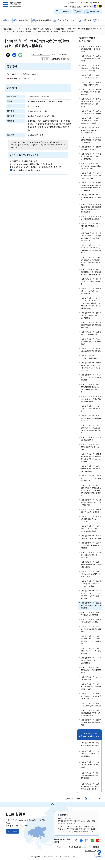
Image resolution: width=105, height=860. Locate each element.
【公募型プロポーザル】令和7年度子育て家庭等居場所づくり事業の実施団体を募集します (91, 388)
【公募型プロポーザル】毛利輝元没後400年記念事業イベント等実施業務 (91, 502)
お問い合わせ (95, 11)
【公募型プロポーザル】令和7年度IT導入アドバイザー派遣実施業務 (91, 651)
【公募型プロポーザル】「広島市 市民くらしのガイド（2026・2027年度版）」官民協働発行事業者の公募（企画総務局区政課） (90, 303)
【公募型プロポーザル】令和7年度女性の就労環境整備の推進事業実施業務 (91, 686)
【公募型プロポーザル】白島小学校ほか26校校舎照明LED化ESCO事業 (91, 564)
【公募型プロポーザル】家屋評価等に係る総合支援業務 (91, 621)
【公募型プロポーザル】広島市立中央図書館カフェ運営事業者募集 (91, 58)
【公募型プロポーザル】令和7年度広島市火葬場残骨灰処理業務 (91, 629)
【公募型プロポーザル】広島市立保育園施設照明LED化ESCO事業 (91, 519)
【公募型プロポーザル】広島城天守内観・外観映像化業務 (91, 84)
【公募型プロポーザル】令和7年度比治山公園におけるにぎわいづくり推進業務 (91, 175)
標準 (74, 6)
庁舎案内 (14, 831)
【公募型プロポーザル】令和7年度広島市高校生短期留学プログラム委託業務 (91, 696)
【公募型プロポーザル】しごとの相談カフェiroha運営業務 (91, 537)
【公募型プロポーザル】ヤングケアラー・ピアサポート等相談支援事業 (91, 377)
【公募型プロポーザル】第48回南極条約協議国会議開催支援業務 (91, 341)
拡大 (78, 6)
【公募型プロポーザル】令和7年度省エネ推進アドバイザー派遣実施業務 (91, 660)
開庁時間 (64, 815)
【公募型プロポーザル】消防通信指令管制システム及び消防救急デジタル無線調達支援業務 (91, 429)
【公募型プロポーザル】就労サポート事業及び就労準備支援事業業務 (91, 545)
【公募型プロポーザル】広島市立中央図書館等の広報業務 (91, 218)
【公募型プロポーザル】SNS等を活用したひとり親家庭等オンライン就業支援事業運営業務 (91, 261)
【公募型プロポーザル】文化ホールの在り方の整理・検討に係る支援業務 (91, 315)
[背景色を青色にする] (95, 6)
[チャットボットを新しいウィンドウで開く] (99, 857)
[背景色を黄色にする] (98, 6)
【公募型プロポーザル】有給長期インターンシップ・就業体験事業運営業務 (91, 478)
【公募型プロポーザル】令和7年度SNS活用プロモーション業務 (91, 447)
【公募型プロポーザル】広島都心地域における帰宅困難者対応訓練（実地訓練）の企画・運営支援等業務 (91, 186)
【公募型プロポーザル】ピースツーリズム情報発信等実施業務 (91, 281)
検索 (79, 11)
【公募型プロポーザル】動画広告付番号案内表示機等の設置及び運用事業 (91, 140)
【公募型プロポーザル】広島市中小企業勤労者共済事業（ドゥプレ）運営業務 (91, 130)
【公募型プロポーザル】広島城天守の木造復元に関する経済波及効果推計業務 (91, 399)
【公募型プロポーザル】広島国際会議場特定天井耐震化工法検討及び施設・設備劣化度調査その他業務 (91, 208)
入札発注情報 (59, 29)
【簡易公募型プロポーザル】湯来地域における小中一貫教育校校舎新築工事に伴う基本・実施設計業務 (91, 236)
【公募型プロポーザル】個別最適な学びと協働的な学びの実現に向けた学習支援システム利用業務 (91, 457)
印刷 (43, 59)
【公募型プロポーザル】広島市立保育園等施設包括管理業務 (91, 112)
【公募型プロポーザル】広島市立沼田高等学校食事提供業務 (91, 705)
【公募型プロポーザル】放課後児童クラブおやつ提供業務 (91, 511)
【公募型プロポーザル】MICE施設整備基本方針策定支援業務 (91, 197)
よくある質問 (64, 11)
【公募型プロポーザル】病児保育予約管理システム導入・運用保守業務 (91, 92)
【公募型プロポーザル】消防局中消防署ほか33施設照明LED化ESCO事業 (91, 583)
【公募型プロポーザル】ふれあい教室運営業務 (91, 678)
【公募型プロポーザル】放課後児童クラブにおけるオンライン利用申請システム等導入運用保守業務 (91, 366)
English (73, 2)
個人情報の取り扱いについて (79, 847)
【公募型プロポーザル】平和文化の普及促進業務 (91, 439)
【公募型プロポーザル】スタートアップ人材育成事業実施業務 (91, 408)
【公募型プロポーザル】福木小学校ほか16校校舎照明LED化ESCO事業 (91, 574)
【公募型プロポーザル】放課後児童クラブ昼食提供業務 (91, 333)
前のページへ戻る (74, 798)
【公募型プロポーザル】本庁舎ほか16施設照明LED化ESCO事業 (91, 555)
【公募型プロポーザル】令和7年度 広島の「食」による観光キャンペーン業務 (91, 166)
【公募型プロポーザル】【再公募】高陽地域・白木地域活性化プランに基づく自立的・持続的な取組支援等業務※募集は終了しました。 (91, 490)
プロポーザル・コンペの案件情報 (78, 29)
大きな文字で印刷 (58, 59)
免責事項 (95, 847)
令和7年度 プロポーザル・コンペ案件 (89, 39)
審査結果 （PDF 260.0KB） (21, 78)
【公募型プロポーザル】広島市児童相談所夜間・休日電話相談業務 (91, 49)
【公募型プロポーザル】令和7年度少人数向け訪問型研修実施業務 (91, 670)
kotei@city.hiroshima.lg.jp (26, 170)
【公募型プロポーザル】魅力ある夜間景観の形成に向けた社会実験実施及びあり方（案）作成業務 (91, 102)
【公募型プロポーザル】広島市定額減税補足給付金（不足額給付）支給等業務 (91, 468)
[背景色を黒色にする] (100, 6)
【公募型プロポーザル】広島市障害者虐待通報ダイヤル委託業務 (91, 722)
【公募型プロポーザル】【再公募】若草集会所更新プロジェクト (90, 226)
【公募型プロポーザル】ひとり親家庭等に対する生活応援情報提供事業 (91, 325)
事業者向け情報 (31, 29)
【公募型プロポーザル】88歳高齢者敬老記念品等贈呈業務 (91, 350)
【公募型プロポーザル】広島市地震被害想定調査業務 (91, 148)
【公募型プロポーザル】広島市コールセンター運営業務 (91, 76)
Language (84, 2)
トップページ (18, 29)
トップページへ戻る (94, 798)
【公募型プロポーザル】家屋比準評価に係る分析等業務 (91, 614)
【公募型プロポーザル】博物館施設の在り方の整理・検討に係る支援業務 (91, 291)
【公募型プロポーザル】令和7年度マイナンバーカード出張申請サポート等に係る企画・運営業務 (91, 594)
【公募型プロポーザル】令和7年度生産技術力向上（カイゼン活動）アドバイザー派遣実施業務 (91, 640)
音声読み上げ (97, 2)
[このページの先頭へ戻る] (52, 804)
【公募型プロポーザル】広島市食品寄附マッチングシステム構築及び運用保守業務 (91, 120)
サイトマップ (61, 847)
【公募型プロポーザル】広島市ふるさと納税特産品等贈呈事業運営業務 (91, 418)
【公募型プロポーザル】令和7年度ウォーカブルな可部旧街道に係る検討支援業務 (91, 528)
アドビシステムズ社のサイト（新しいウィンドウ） (37, 145)
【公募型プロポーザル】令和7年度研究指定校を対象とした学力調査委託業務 (91, 713)
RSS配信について (92, 850)
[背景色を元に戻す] (91, 6)
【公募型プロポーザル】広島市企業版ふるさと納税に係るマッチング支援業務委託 (91, 68)
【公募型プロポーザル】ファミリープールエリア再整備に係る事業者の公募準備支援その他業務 (91, 249)
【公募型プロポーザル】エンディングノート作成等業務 (91, 357)
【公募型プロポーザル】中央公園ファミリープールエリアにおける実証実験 (91, 156)
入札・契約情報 (45, 29)
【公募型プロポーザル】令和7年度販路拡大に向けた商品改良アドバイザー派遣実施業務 (91, 272)
